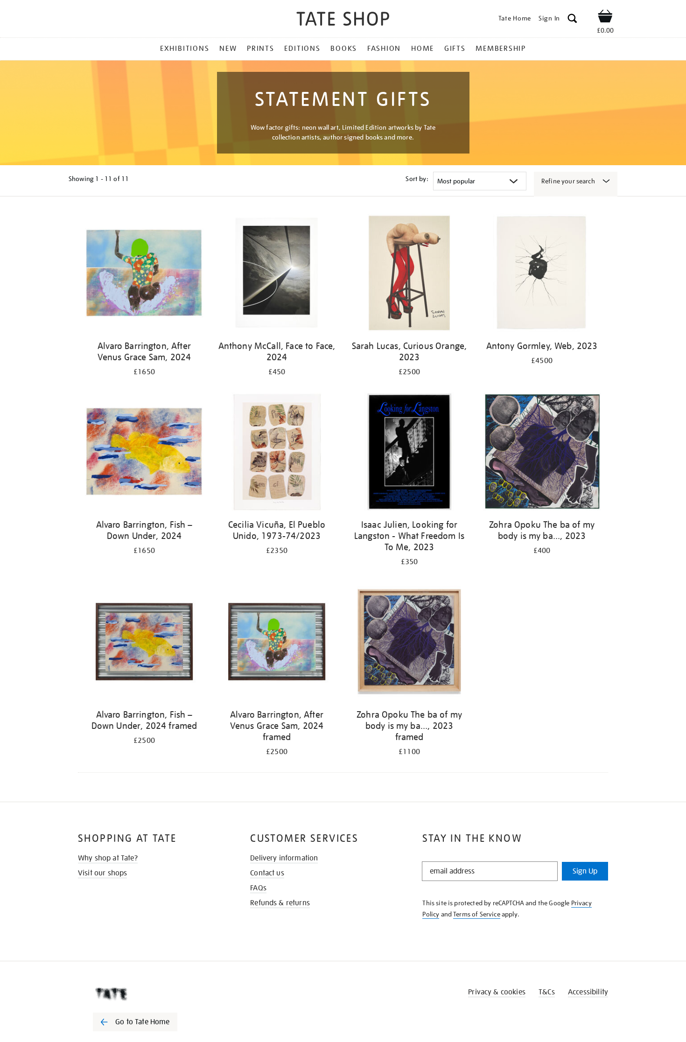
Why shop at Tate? (108, 858)
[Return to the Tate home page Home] (343, 20)
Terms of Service (476, 914)
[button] (572, 20)
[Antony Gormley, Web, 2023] (542, 275)
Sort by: (417, 179)
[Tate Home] (151, 994)
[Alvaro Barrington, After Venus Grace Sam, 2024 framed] (276, 643)
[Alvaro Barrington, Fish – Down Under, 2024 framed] (144, 643)
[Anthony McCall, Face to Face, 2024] (276, 275)
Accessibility (588, 992)
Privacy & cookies (496, 992)
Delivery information (284, 858)
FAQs (258, 888)
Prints (260, 48)
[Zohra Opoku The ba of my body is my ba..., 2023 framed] (409, 643)
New (228, 48)
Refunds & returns (280, 903)
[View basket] (605, 18)
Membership (501, 48)
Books (343, 48)
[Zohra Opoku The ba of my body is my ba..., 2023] (542, 453)
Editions (302, 48)
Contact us (267, 873)
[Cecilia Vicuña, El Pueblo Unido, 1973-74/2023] (276, 453)
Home (422, 48)
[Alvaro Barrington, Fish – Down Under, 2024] (144, 453)
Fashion (384, 48)
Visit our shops (102, 873)
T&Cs (547, 992)
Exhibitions (184, 48)
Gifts (455, 48)
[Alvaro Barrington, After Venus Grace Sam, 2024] (144, 275)
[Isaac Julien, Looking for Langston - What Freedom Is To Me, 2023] (409, 453)
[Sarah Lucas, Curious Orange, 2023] (409, 275)
